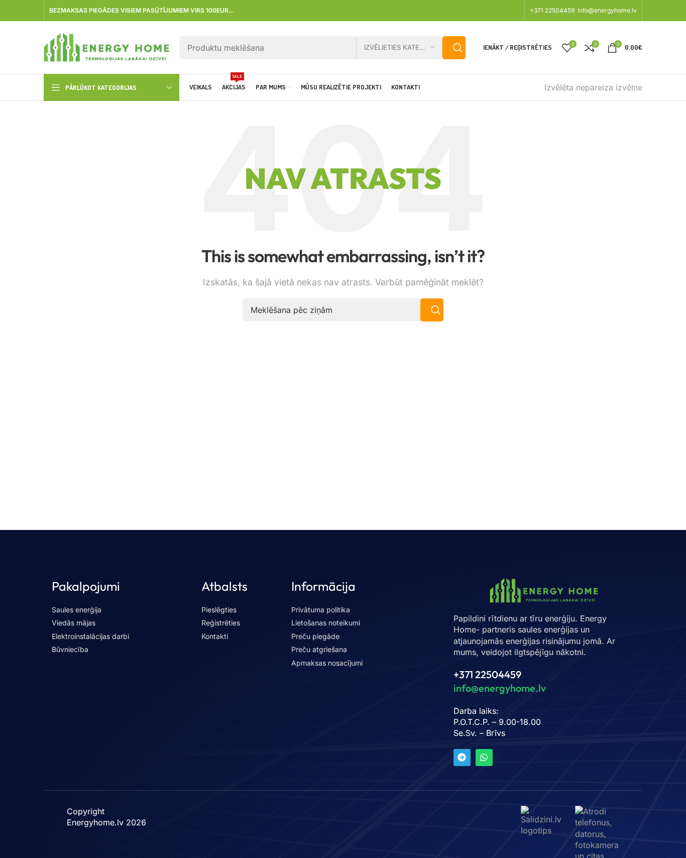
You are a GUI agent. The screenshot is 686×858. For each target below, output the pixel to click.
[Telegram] (462, 757)
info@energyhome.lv (607, 10)
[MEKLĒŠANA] (454, 47)
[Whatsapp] (484, 757)
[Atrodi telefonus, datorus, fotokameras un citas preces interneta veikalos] (597, 850)
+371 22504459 (553, 10)
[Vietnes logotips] (106, 47)
